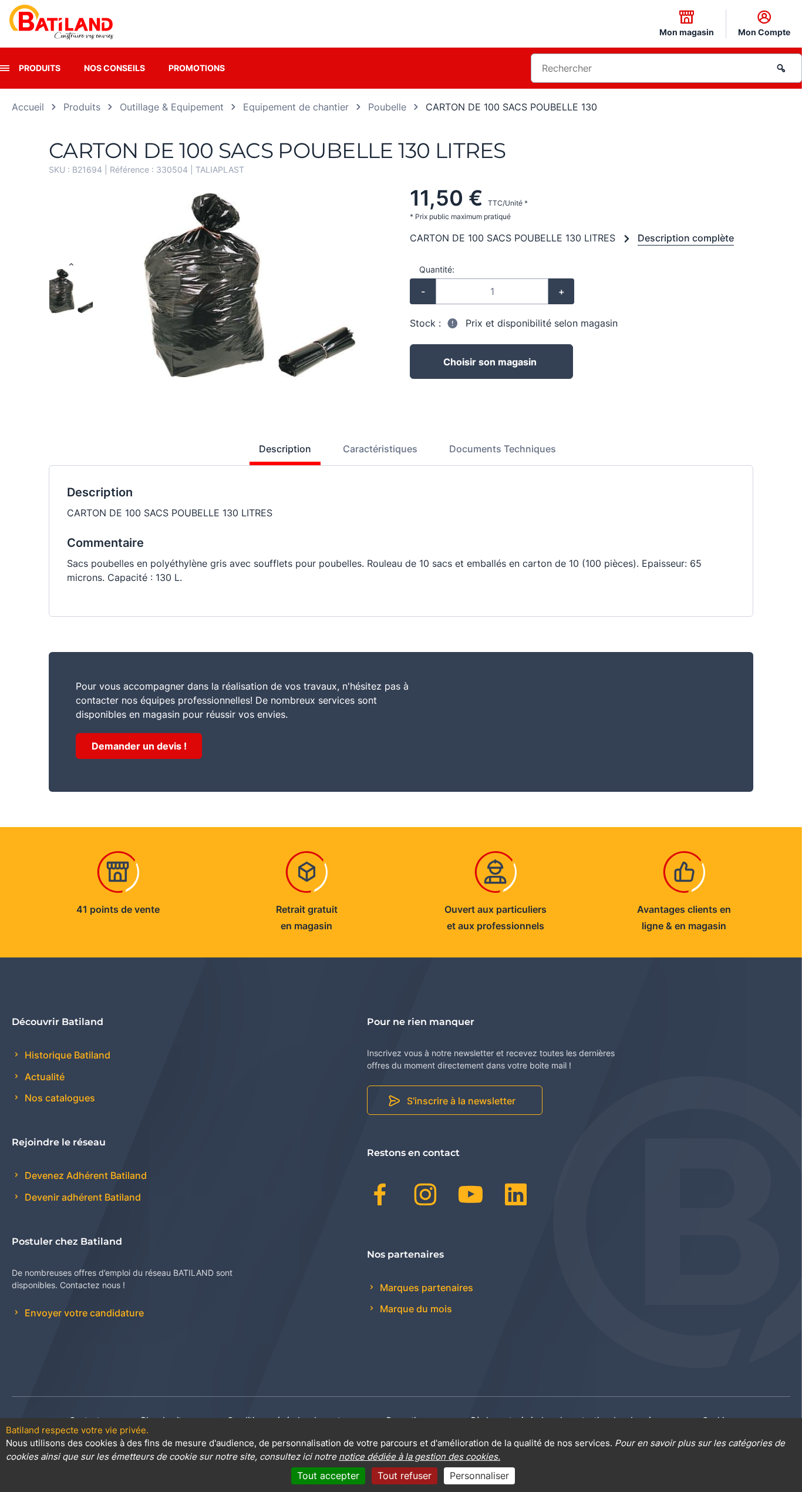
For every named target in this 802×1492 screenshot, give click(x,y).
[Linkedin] (516, 1196)
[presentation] (4, 68)
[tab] (279, 453)
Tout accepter (328, 1475)
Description (285, 449)
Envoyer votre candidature (83, 1313)
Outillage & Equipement (172, 107)
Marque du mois (415, 1309)
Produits (39, 68)
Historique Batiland (66, 1055)
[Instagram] (425, 1196)
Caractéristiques (380, 449)
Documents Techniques (502, 449)
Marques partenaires (425, 1287)
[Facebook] (380, 1196)
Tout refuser (405, 1475)
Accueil (28, 107)
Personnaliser (479, 1475)
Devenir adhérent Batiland (81, 1197)
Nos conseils (114, 68)
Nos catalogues (58, 1098)
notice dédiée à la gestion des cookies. (419, 1456)
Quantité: (436, 269)
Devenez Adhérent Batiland (84, 1175)
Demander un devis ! (139, 746)
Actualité (43, 1077)
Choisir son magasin (490, 362)
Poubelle (387, 107)
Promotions (197, 68)
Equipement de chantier (296, 107)
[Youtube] (470, 1196)
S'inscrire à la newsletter (461, 1101)
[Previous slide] (71, 265)
